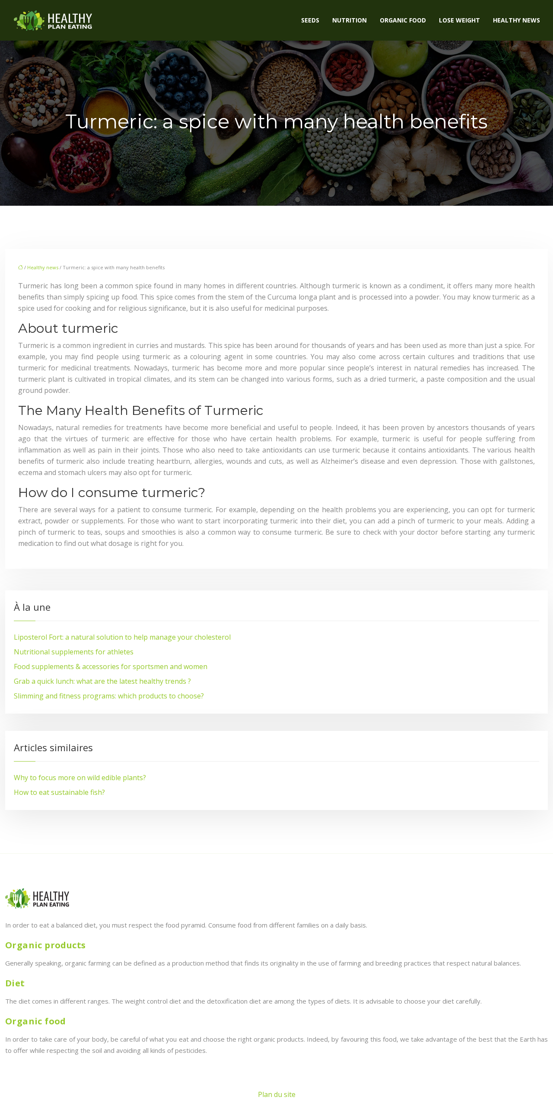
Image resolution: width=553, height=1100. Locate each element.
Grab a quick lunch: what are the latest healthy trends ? (102, 681)
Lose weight (459, 20)
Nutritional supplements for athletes (73, 652)
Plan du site (277, 1094)
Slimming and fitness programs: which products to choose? (109, 696)
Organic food (403, 20)
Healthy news (516, 20)
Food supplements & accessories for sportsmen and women (110, 666)
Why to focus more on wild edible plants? (80, 777)
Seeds (310, 20)
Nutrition (349, 20)
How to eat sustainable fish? (59, 792)
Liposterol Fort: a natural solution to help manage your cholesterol (122, 637)
